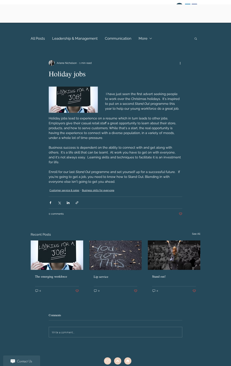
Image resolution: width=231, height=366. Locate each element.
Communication (118, 38)
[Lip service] (115, 255)
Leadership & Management (75, 38)
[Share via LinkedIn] (68, 202)
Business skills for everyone (98, 190)
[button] (195, 38)
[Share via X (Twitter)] (59, 202)
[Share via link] (77, 202)
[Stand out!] (174, 255)
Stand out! (159, 276)
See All (196, 233)
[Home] (127, 361)
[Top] (107, 361)
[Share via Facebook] (50, 202)
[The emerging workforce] (57, 255)
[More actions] (180, 63)
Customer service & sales (64, 190)
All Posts (38, 38)
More (143, 38)
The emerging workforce (51, 276)
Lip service (101, 276)
